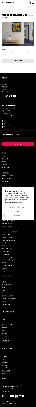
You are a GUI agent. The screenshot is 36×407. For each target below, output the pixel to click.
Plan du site (5, 401)
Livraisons (5, 80)
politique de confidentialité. (16, 202)
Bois (3, 330)
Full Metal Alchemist (8, 220)
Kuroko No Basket (7, 237)
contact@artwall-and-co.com (11, 116)
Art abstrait (6, 53)
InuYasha (4, 229)
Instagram (7, 96)
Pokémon (4, 164)
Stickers (4, 336)
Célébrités (5, 351)
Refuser (17, 211)
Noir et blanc (6, 370)
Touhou (4, 262)
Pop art (4, 281)
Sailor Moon (5, 251)
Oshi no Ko (5, 181)
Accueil (4, 7)
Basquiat (4, 287)
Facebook (3, 96)
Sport (3, 354)
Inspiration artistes (8, 296)
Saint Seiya (5, 254)
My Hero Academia (8, 175)
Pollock (4, 290)
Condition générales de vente (11, 389)
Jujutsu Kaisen (6, 234)
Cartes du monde (7, 325)
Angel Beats (5, 167)
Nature (4, 373)
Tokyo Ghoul (5, 184)
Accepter (17, 215)
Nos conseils (14, 7)
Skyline (4, 322)
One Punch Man (7, 178)
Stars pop (5, 301)
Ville (3, 359)
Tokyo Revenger (7, 187)
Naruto (4, 161)
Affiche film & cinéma (9, 298)
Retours (4, 77)
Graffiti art (29, 53)
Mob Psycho (6, 243)
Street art (5, 279)
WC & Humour (6, 284)
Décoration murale (18, 53)
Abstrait (4, 307)
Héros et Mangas (7, 348)
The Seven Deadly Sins (9, 260)
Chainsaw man (6, 170)
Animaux (4, 333)
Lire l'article (18, 60)
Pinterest (10, 96)
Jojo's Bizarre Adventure (9, 232)
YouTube (14, 96)
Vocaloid (4, 268)
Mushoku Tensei (7, 246)
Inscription (18, 144)
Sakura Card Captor (8, 257)
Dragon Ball (5, 156)
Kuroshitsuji (5, 172)
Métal (3, 319)
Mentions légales (7, 391)
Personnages (6, 304)
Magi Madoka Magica (8, 240)
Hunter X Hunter (7, 226)
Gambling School (7, 223)
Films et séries (6, 368)
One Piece (5, 158)
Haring (4, 293)
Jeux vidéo (5, 362)
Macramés (5, 327)
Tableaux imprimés (27, 7)
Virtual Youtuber (7, 265)
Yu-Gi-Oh (4, 271)
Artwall (8, 3)
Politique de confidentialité (10, 386)
